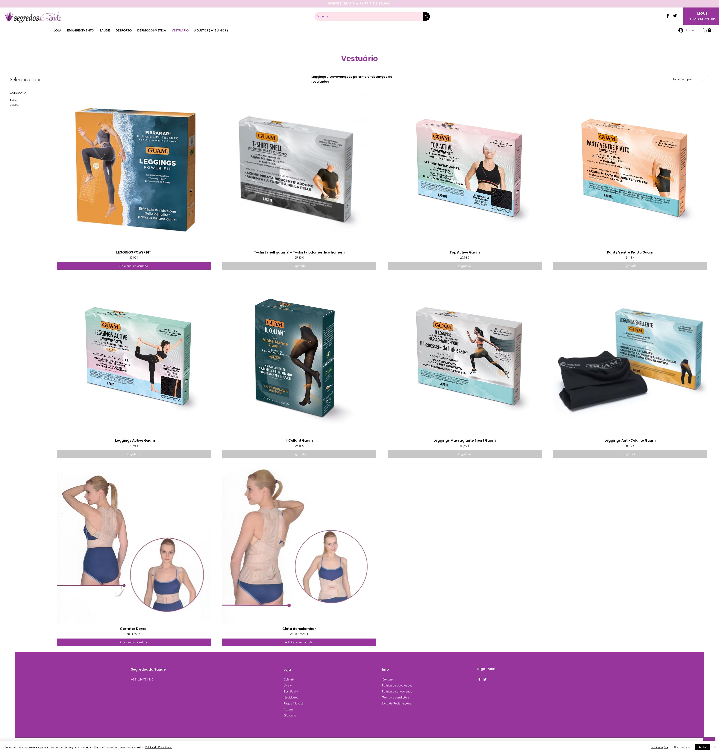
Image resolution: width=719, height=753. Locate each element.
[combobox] (688, 79)
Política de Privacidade (158, 747)
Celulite (14, 104)
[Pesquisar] (426, 16)
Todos (13, 100)
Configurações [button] (659, 747)
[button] (707, 30)
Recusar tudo (682, 747)
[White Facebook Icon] (479, 679)
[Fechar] (714, 747)
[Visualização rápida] (134, 170)
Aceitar (703, 747)
